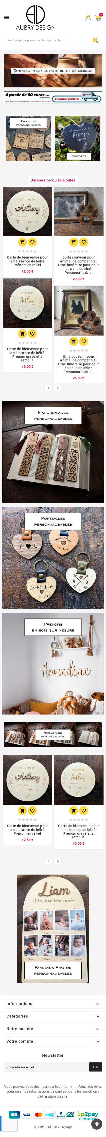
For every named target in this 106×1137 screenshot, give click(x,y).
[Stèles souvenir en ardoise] (78, 138)
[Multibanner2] (53, 558)
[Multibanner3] (53, 664)
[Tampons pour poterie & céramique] (53, 70)
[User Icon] (88, 17)
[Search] (95, 40)
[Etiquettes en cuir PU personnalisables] (28, 138)
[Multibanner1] (53, 452)
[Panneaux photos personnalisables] (53, 928)
